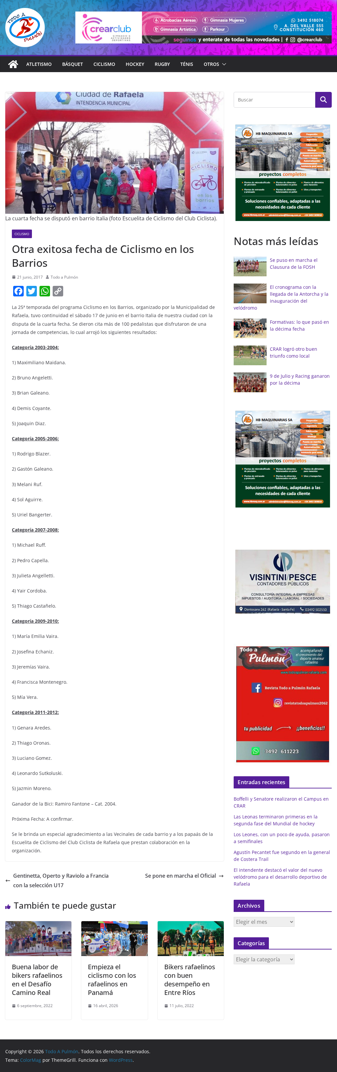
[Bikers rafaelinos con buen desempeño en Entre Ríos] (191, 925)
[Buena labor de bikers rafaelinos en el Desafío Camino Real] (38, 925)
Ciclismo (104, 64)
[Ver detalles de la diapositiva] (203, 27)
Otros (211, 64)
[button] (222, 64)
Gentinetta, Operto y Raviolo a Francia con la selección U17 (61, 880)
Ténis (186, 64)
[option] (282, 172)
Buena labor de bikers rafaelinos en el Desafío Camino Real (37, 979)
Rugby (162, 64)
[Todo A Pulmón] (13, 64)
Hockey (135, 64)
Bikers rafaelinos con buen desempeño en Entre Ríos (189, 979)
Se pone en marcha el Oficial (180, 875)
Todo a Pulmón (64, 277)
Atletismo (39, 64)
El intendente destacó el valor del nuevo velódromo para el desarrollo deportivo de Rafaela (280, 877)
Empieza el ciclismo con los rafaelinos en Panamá (112, 979)
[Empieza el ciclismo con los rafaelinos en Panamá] (114, 925)
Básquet (72, 64)
